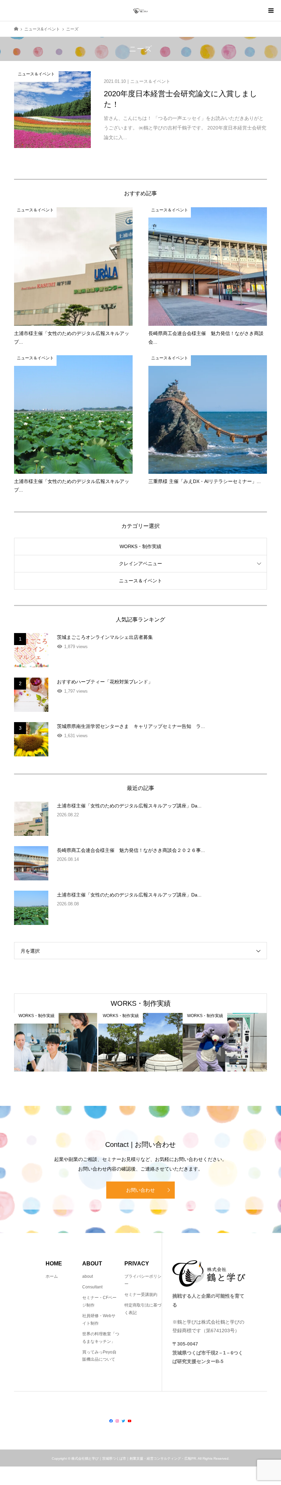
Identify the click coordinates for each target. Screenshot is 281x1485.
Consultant (92, 1287)
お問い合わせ (140, 1190)
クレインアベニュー (140, 563)
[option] (56, 1042)
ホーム (52, 1276)
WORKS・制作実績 (140, 546)
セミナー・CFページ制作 (99, 1301)
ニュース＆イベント (140, 580)
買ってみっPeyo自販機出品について (99, 1356)
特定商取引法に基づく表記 (142, 1309)
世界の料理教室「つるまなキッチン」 (100, 1338)
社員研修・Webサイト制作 (98, 1319)
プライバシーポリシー (142, 1280)
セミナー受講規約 (140, 1294)
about (87, 1276)
